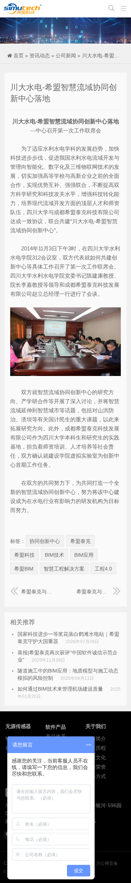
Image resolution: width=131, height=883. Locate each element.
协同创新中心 (44, 541)
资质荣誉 (96, 767)
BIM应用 (84, 555)
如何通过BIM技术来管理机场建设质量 (60, 689)
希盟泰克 (80, 541)
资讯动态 (39, 55)
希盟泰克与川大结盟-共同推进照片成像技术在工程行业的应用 (38, 591)
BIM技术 (54, 555)
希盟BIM (23, 569)
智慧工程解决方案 (64, 569)
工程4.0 (103, 569)
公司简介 (96, 738)
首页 (18, 55)
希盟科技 (24, 555)
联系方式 (96, 776)
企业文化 (96, 757)
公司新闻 (66, 55)
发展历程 (96, 748)
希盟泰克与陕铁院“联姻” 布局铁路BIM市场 (98, 591)
